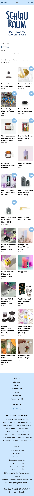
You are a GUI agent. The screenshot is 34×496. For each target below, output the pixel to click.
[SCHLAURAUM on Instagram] (20, 409)
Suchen (17, 379)
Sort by (3, 50)
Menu (5, 2)
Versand (17, 385)
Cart (31, 2)
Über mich (17, 382)
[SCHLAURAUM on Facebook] (14, 409)
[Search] (17, 3)
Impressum (17, 395)
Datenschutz (17, 389)
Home (2, 43)
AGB (17, 392)
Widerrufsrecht (17, 399)
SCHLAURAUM (24, 489)
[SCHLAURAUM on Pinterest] (17, 409)
